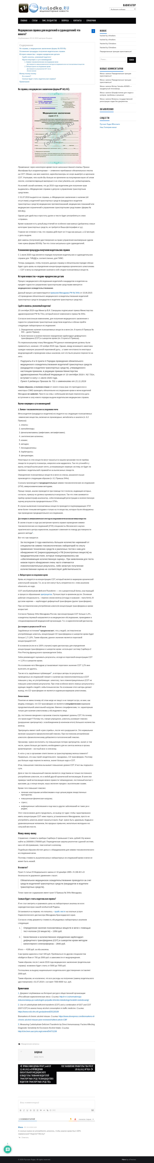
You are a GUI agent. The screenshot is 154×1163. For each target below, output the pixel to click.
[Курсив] (24, 1110)
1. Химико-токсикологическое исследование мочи (41, 62)
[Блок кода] (44, 1110)
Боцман (49, 38)
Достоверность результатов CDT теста (39, 69)
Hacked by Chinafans (108, 43)
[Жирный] (20, 1110)
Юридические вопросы (30, 1044)
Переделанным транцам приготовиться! (116, 51)
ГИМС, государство (49, 21)
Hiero (124, 1159)
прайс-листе (60, 912)
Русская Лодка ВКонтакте (110, 124)
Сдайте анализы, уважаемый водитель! (36, 57)
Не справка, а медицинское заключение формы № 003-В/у (42, 48)
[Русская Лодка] (44, 8)
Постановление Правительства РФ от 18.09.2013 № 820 (77, 1068)
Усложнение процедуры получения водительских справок (42, 51)
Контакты (77, 21)
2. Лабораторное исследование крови (38, 66)
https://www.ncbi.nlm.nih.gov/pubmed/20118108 (38, 1012)
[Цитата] (40, 1110)
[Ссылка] (47, 1110)
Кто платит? (26, 76)
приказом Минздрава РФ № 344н (65, 293)
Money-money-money (27, 73)
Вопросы (65, 21)
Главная (23, 21)
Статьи (34, 21)
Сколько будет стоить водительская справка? (39, 79)
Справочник (91, 21)
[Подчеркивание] (27, 1110)
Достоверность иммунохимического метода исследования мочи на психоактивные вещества (55, 64)
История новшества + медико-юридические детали (39, 54)
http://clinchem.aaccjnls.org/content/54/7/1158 (37, 1031)
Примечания (24, 82)
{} (50, 1110)
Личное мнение (31, 71)
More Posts (39, 1057)
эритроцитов (46, 594)
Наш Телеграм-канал (108, 127)
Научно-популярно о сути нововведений (36, 60)
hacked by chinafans (108, 36)
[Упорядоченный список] (34, 1110)
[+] (54, 1110)
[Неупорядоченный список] (37, 1110)
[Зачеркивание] (30, 1110)
